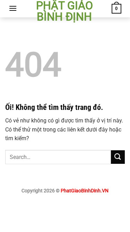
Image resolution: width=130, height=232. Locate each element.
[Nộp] (118, 157)
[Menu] (12, 8)
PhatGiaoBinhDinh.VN (85, 191)
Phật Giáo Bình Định (64, 11)
